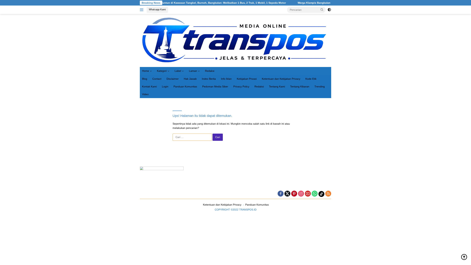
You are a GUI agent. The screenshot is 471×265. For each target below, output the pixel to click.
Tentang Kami (277, 86)
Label (178, 70)
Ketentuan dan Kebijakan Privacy (281, 78)
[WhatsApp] (315, 194)
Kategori (162, 70)
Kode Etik (310, 78)
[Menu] (142, 10)
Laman (193, 70)
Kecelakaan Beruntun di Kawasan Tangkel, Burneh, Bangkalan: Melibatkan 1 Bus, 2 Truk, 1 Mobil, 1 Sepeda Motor (203, 2)
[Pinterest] (294, 194)
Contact (156, 78)
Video (145, 94)
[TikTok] (321, 194)
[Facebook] (281, 194)
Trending (319, 86)
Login (165, 86)
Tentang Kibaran (299, 86)
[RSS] (328, 194)
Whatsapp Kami (157, 9)
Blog (144, 78)
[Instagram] (301, 194)
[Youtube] (308, 194)
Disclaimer (173, 78)
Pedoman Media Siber (215, 86)
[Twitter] (287, 194)
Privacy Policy (241, 86)
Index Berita (209, 78)
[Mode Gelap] (329, 10)
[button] (322, 10)
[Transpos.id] (235, 40)
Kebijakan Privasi (247, 78)
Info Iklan (226, 78)
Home (145, 70)
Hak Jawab (190, 78)
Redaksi (209, 70)
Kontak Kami (149, 86)
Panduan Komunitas (185, 86)
